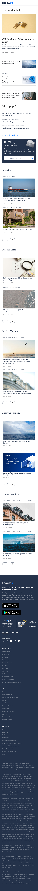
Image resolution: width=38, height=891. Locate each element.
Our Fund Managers (8, 705)
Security (4, 714)
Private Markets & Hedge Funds (11, 682)
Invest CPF (5, 654)
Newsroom (5, 708)
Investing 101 (6, 737)
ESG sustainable (7, 662)
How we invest (6, 651)
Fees (3, 692)
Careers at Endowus (8, 711)
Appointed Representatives (10, 746)
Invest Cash (6, 660)
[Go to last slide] (5, 239)
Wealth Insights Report (9, 740)
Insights (4, 729)
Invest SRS (5, 657)
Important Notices (7, 717)
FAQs (4, 735)
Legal (3, 754)
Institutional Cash (7, 676)
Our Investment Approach (10, 697)
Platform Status (7, 719)
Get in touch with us (8, 748)
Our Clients (5, 703)
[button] (34, 2)
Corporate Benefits (8, 679)
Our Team (5, 700)
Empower (5, 732)
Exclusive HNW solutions (9, 674)
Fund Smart (5, 671)
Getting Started (7, 694)
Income (4, 665)
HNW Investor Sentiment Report (12, 743)
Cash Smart (5, 668)
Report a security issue (9, 751)
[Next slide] (12, 239)
